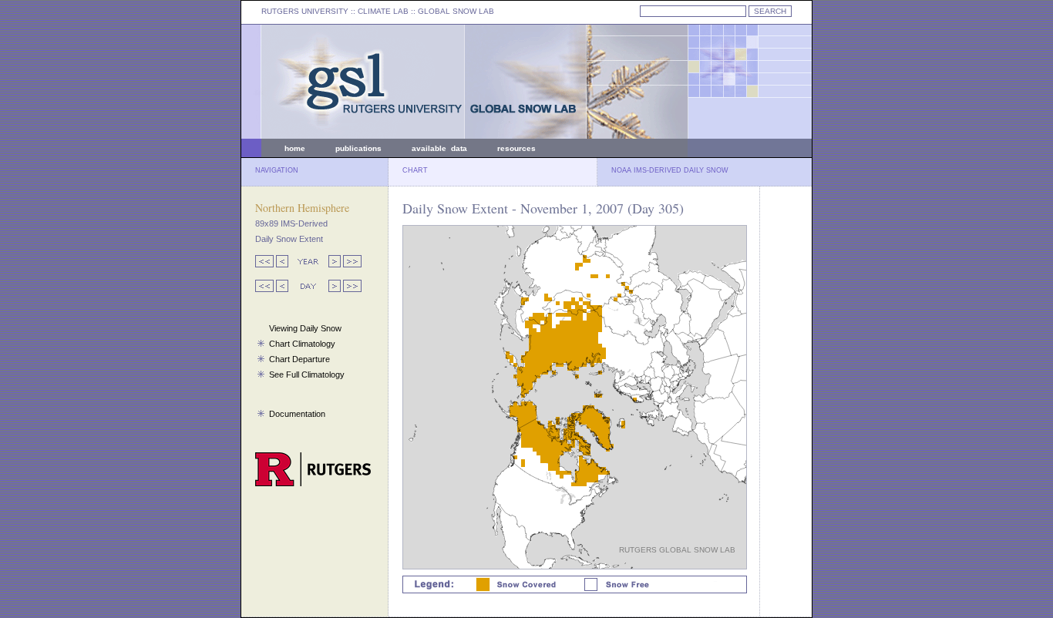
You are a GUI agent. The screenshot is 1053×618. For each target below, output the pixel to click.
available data (439, 148)
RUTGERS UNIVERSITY (304, 11)
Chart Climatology (302, 343)
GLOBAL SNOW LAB (456, 11)
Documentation (297, 413)
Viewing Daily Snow (305, 328)
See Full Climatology (307, 374)
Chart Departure (299, 359)
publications (358, 148)
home (294, 148)
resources (516, 148)
